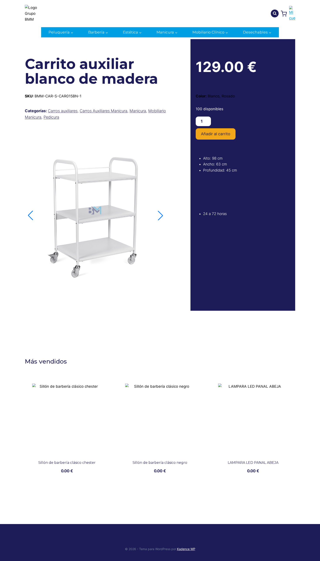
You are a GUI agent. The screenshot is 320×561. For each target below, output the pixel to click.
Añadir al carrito (215, 134)
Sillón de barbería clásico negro (160, 463)
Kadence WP (186, 549)
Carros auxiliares (62, 111)
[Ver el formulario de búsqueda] (275, 13)
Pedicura (51, 117)
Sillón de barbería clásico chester (67, 463)
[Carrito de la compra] (284, 14)
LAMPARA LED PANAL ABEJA (253, 463)
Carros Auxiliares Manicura (103, 111)
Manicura (138, 111)
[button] (160, 215)
